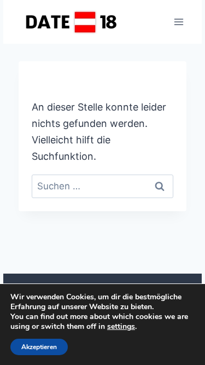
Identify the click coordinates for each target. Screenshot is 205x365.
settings (121, 327)
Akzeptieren (39, 347)
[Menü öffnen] (178, 21)
